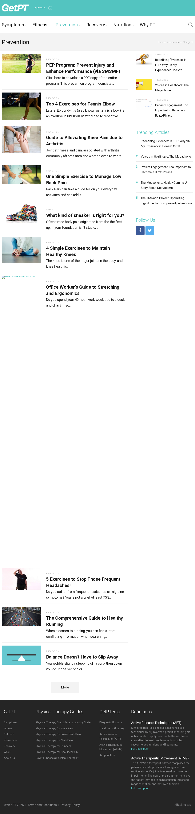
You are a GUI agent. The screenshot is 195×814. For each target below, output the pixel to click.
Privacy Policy (70, 805)
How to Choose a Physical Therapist (57, 757)
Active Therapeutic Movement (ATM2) (160, 758)
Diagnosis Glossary (110, 722)
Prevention (67, 24)
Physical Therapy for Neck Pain (54, 740)
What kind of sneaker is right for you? (85, 215)
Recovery (95, 24)
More (65, 687)
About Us (9, 757)
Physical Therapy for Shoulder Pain (57, 752)
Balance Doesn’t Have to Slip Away (82, 657)
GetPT (10, 711)
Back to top (183, 805)
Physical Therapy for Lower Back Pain (58, 734)
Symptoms (13, 24)
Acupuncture (107, 755)
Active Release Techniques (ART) (156, 723)
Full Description (140, 748)
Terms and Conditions (42, 805)
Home (162, 42)
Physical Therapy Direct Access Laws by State (63, 722)
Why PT (147, 24)
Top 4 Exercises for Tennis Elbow (80, 104)
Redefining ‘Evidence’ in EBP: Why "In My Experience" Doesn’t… (170, 65)
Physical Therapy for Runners (53, 746)
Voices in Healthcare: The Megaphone (166, 156)
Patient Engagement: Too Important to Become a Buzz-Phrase (171, 110)
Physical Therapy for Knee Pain (54, 728)
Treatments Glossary (112, 728)
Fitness (39, 24)
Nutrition (122, 24)
